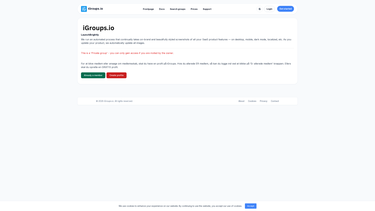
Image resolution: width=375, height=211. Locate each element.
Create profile (116, 75)
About (241, 101)
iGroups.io (109, 101)
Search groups (177, 9)
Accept (250, 206)
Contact (275, 101)
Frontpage (148, 9)
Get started (285, 8)
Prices (194, 9)
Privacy (263, 101)
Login (269, 9)
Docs (162, 9)
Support (207, 9)
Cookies (252, 101)
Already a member (93, 75)
